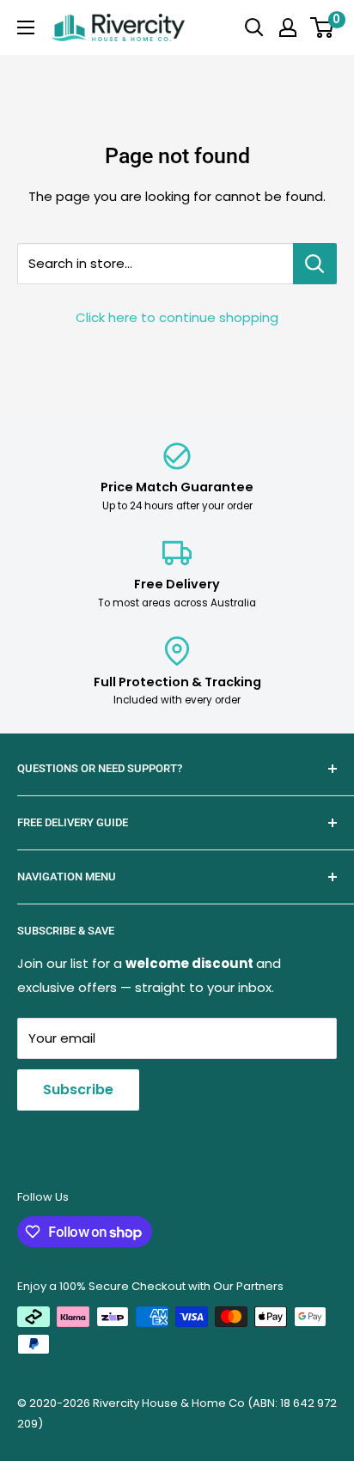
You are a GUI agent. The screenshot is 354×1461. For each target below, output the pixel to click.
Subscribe (78, 1089)
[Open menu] (25, 27)
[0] (322, 27)
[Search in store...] (315, 263)
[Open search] (254, 27)
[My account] (287, 27)
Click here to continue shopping (177, 317)
